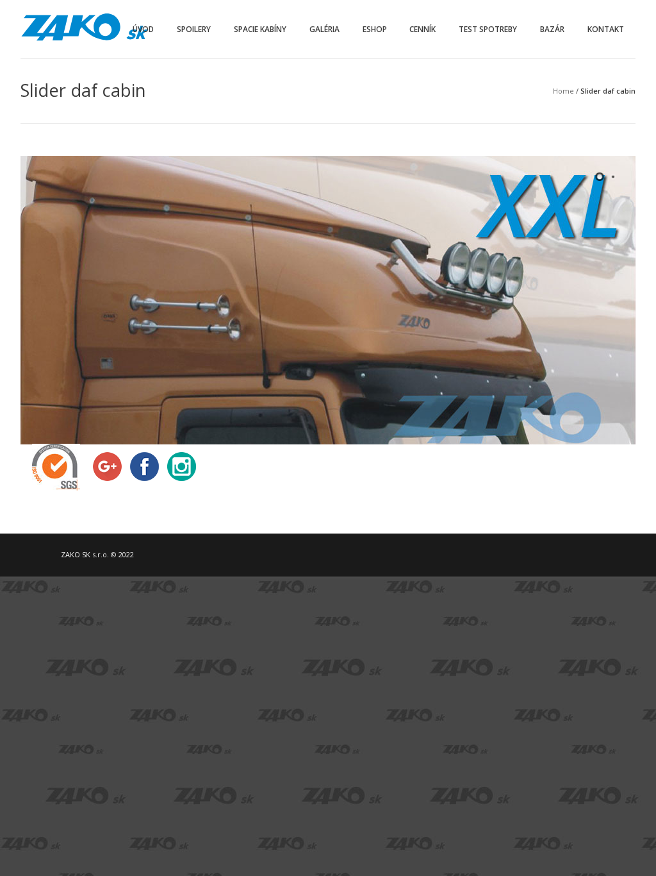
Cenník (422, 29)
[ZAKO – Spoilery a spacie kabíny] (84, 39)
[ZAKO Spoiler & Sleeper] (108, 478)
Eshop (375, 29)
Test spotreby (488, 29)
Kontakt (605, 29)
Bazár (552, 29)
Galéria (324, 29)
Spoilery (194, 29)
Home (563, 91)
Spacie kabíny (260, 29)
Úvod (143, 29)
